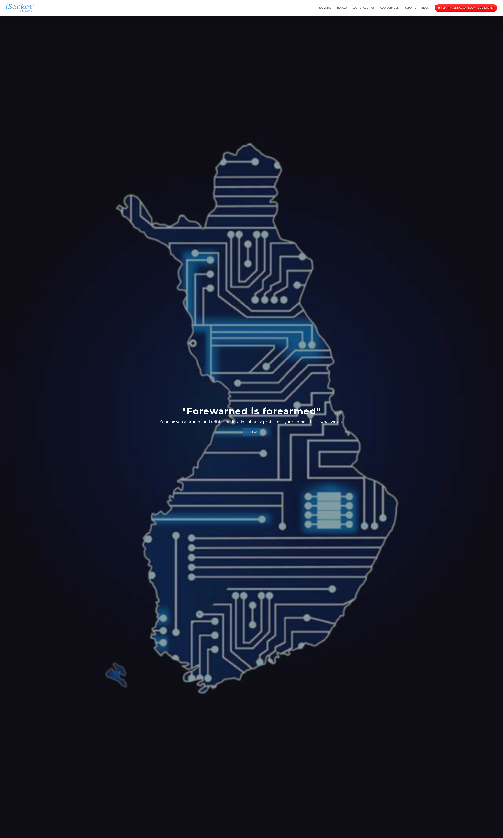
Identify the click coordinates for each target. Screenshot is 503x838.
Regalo (342, 7)
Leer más (251, 432)
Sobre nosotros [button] (364, 7)
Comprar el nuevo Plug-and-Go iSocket (467, 7)
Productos (324, 7)
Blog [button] (425, 7)
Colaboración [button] (389, 7)
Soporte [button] (410, 7)
